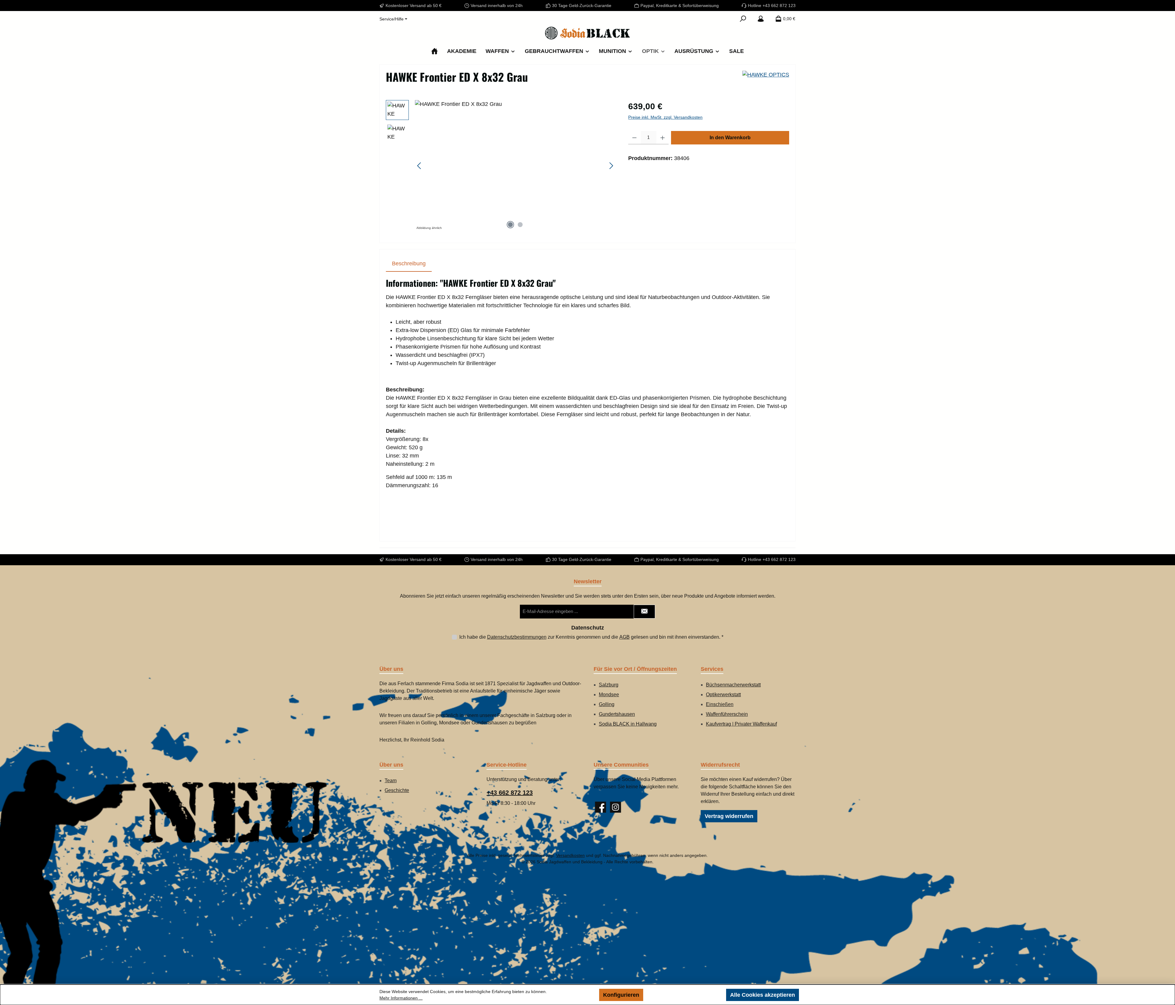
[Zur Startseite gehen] (587, 33)
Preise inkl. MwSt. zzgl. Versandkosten (665, 117)
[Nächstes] (611, 166)
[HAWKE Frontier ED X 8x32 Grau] (515, 166)
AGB (624, 637)
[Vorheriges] (419, 166)
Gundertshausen (617, 714)
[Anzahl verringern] (634, 137)
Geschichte (397, 790)
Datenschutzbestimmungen (516, 637)
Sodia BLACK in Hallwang (628, 724)
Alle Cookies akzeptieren (762, 995)
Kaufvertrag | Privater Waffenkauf (741, 724)
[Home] (434, 51)
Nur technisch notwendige (684, 995)
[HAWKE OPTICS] (765, 79)
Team (391, 780)
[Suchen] (743, 19)
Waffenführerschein (727, 714)
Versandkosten (570, 855)
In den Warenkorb (730, 137)
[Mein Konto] (760, 19)
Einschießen (719, 704)
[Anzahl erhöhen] (662, 137)
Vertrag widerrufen (729, 816)
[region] (501, 166)
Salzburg (608, 684)
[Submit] (644, 611)
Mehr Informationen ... (401, 998)
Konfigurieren (621, 995)
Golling (606, 704)
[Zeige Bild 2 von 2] (520, 224)
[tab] (409, 264)
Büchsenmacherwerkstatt (733, 684)
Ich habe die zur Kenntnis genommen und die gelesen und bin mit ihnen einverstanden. (591, 637)
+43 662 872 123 (510, 792)
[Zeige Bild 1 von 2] (510, 224)
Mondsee (609, 694)
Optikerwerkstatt (723, 694)
